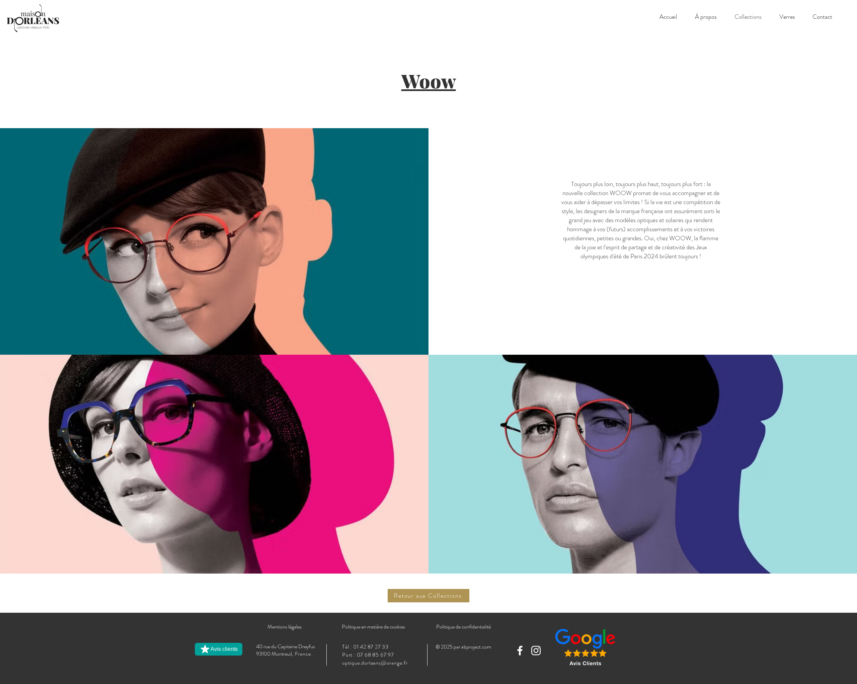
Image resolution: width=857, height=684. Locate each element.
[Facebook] (520, 650)
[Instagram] (536, 650)
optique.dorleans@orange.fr (375, 663)
